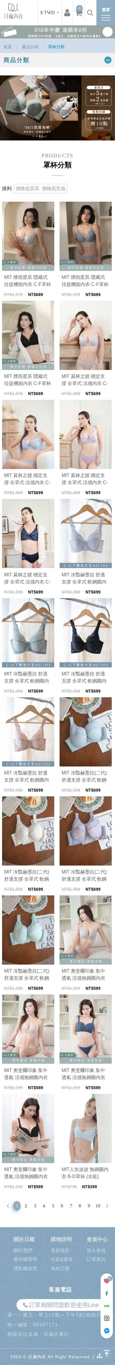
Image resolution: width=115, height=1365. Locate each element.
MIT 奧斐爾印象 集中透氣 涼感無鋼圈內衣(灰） (83, 975)
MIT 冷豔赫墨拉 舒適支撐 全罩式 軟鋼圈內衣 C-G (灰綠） (26, 678)
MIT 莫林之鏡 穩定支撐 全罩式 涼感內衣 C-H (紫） (85, 479)
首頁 (8, 46)
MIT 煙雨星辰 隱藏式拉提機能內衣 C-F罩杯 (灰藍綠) (85, 281)
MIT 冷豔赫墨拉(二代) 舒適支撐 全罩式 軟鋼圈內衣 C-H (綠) (26, 975)
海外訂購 (60, 1268)
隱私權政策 (25, 1268)
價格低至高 (27, 188)
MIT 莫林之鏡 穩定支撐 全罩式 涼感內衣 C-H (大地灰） (85, 380)
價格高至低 (53, 188)
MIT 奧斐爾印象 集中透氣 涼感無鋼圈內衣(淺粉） (26, 1074)
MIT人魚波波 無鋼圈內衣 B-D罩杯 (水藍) (85, 1173)
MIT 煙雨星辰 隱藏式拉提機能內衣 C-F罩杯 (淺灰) (27, 281)
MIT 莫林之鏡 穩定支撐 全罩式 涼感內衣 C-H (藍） (27, 479)
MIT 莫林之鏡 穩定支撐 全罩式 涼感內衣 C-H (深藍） (27, 579)
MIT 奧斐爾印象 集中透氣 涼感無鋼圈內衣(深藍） (83, 1074)
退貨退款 (60, 1250)
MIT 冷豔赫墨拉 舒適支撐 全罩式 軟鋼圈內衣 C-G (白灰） (84, 579)
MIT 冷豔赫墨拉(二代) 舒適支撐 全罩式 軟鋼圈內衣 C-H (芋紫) (84, 876)
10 (98, 1205)
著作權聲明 (25, 1259)
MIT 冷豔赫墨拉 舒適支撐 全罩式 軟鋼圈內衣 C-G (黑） (84, 678)
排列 (7, 188)
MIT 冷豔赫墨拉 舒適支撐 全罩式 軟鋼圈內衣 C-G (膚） (26, 777)
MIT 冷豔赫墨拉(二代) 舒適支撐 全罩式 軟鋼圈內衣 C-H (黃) (26, 876)
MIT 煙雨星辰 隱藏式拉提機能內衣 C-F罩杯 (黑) (27, 380)
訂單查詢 (96, 1259)
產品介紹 (30, 46)
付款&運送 (62, 1259)
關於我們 (23, 1250)
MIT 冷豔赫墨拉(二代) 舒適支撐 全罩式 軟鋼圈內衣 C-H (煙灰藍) (84, 777)
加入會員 (96, 1250)
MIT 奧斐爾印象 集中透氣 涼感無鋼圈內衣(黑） (26, 1173)
